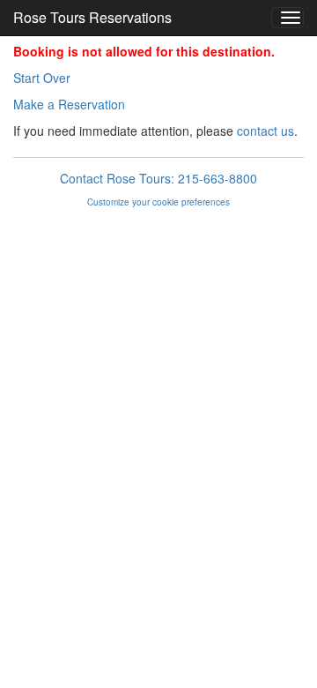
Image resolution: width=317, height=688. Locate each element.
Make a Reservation (69, 104)
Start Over (41, 77)
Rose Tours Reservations (92, 17)
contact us (265, 130)
